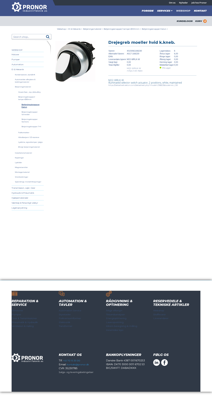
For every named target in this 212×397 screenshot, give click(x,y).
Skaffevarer (159, 314)
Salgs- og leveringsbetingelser (76, 372)
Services (163, 10)
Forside (148, 10)
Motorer (15, 54)
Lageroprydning (19, 208)
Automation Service (70, 310)
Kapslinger (19, 158)
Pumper (16, 59)
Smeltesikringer (21, 177)
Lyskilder (18, 162)
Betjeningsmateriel (23, 87)
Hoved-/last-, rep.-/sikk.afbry (29, 92)
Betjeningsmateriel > (93, 29)
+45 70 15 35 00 (71, 360)
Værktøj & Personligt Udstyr (25, 203)
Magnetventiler (21, 167)
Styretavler (65, 314)
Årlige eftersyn (114, 310)
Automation (18, 64)
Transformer (65, 326)
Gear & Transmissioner (24, 318)
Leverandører (160, 318)
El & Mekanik (18, 69)
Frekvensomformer (70, 318)
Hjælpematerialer (20, 198)
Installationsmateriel (23, 153)
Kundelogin (185, 21)
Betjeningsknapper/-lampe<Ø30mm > (122, 29)
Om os (172, 2)
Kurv (200, 21)
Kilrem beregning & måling (121, 326)
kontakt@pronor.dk (78, 364)
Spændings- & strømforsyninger (28, 182)
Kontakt (200, 10)
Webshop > (62, 29)
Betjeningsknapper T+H (31, 126)
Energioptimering (116, 318)
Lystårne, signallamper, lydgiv (30, 142)
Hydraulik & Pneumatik (23, 193)
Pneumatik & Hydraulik (25, 322)
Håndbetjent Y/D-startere (28, 137)
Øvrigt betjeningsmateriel (29, 147)
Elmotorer (17, 310)
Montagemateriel (22, 172)
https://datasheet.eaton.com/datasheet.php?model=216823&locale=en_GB (143, 85)
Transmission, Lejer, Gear (23, 188)
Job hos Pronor (199, 2)
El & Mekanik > (75, 29)
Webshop (183, 10)
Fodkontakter (23, 132)
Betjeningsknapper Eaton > (155, 29)
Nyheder (183, 2)
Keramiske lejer (115, 330)
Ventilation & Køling (23, 326)
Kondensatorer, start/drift (25, 75)
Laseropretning (115, 322)
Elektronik (64, 322)
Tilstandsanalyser (115, 314)
